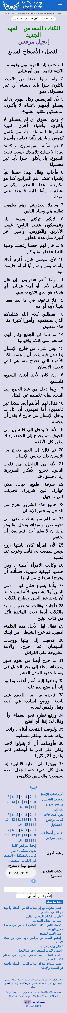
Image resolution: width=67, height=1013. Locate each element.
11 (19, 802)
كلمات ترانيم (20, 983)
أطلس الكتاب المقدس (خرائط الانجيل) (39, 950)
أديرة (28, 983)
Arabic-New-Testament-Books (41, 13)
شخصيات (42, 983)
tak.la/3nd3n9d (33, 1005)
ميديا (11, 983)
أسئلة (14, 980)
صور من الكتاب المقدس (47, 920)
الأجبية (20, 980)
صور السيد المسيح (51, 933)
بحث (47, 980)
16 (20, 807)
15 (26, 807)
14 (32, 807)
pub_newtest (22, 13)
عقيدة (60, 983)
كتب (49, 983)
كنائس (34, 983)
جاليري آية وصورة (51, 946)
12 (13, 802)
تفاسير (41, 980)
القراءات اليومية (31, 980)
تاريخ (54, 983)
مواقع (33, 987)
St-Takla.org (9, 13)
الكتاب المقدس (57, 980)
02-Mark (59, 13)
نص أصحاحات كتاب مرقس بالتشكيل (53, 820)
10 (25, 802)
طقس (7, 980)
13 (7, 802)
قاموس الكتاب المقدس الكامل (43, 916)
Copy (27, 1001)
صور (6, 983)
